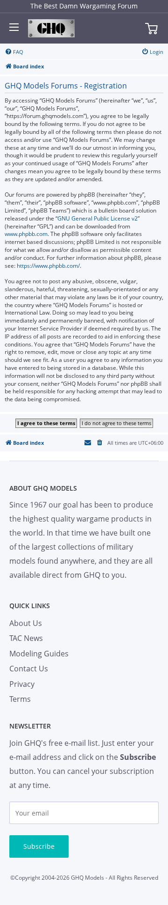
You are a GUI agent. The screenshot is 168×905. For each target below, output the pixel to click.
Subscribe (39, 846)
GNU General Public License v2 (97, 218)
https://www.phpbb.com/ (48, 266)
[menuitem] (14, 52)
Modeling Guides (39, 653)
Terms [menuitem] (20, 699)
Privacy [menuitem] (22, 684)
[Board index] (51, 28)
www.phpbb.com (26, 234)
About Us (25, 623)
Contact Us (28, 668)
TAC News (26, 638)
